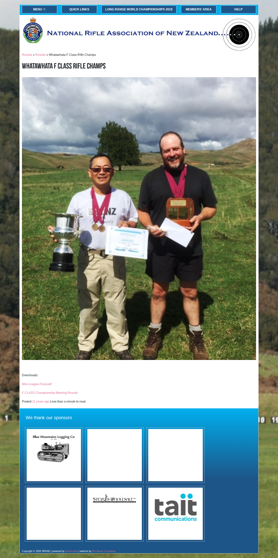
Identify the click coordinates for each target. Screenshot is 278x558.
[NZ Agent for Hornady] (114, 514)
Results (27, 54)
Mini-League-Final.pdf (36, 384)
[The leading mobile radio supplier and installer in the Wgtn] (175, 514)
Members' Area (199, 9)
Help (238, 9)
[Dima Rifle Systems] (175, 455)
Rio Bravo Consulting (103, 551)
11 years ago (40, 401)
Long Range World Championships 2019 (138, 9)
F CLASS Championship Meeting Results (50, 392)
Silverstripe (71, 551)
